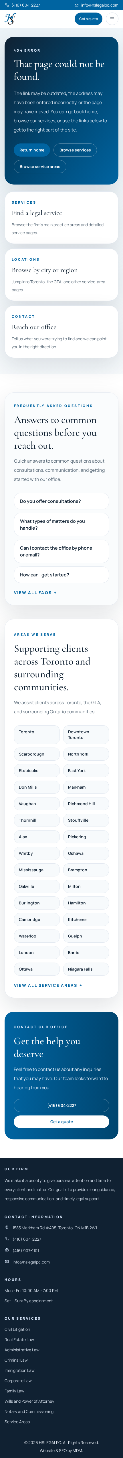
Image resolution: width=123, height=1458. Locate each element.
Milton (74, 886)
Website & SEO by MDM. (61, 1450)
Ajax (23, 836)
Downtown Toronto (78, 734)
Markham (77, 787)
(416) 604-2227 (61, 1105)
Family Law (14, 1391)
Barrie (73, 952)
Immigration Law (20, 1370)
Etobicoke (28, 770)
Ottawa (26, 969)
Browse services (75, 150)
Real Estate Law (19, 1339)
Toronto (26, 731)
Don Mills (28, 787)
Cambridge (29, 919)
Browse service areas (40, 166)
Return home (31, 150)
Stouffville (78, 820)
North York (78, 754)
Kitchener (77, 919)
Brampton (77, 869)
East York (77, 770)
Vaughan (27, 803)
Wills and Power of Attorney (29, 1401)
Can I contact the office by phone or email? (56, 551)
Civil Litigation (17, 1329)
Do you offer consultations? (50, 501)
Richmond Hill (81, 803)
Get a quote (88, 18)
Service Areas (17, 1421)
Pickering (77, 836)
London (26, 952)
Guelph (75, 936)
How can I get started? (44, 575)
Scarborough (31, 754)
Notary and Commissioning (29, 1411)
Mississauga (31, 869)
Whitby (26, 853)
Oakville (26, 886)
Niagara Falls (80, 969)
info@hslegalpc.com (31, 1262)
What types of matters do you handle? (52, 524)
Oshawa (76, 853)
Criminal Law (16, 1360)
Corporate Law (18, 1380)
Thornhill (27, 820)
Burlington (29, 903)
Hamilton (77, 903)
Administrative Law (22, 1349)
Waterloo (27, 936)
